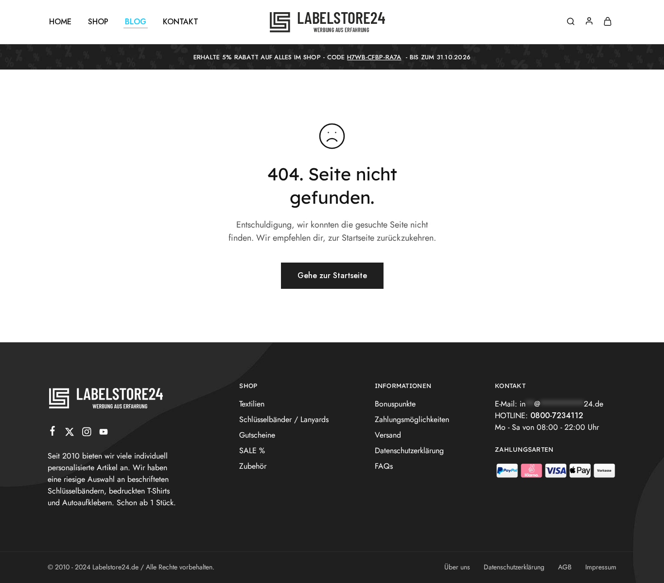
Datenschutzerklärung (409, 450)
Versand (388, 435)
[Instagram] (86, 433)
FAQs (384, 466)
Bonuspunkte (395, 403)
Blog (135, 22)
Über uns (457, 567)
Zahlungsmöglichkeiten (412, 419)
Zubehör (252, 466)
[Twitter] (69, 433)
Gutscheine (257, 435)
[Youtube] (103, 433)
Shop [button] (98, 22)
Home (60, 22)
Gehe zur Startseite (332, 275)
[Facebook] (52, 432)
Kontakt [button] (180, 22)
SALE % (252, 450)
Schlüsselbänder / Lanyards (284, 419)
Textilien (251, 403)
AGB (565, 567)
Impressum (600, 567)
